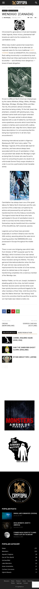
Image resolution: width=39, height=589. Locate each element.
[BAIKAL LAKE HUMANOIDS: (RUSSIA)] (7, 515)
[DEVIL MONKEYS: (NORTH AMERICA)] (7, 525)
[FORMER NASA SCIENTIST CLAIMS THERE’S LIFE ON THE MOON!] (7, 535)
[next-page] (6, 367)
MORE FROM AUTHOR (25, 332)
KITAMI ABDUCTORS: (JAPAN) (24, 357)
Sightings (19, 583)
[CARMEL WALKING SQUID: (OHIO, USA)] (7, 340)
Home (3, 7)
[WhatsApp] (18, 311)
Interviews (30, 581)
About (24, 581)
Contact (26, 583)
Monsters (10, 7)
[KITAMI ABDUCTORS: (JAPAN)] (7, 359)
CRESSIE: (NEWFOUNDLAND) (8, 325)
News (12, 581)
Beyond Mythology (19, 7)
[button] (3, 2)
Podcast (18, 581)
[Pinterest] (13, 311)
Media (13, 583)
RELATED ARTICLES (9, 332)
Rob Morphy (7, 17)
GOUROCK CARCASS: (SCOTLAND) (30, 325)
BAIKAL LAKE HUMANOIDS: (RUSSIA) (25, 513)
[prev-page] (3, 367)
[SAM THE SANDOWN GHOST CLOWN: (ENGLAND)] (7, 349)
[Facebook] (4, 311)
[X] (9, 311)
